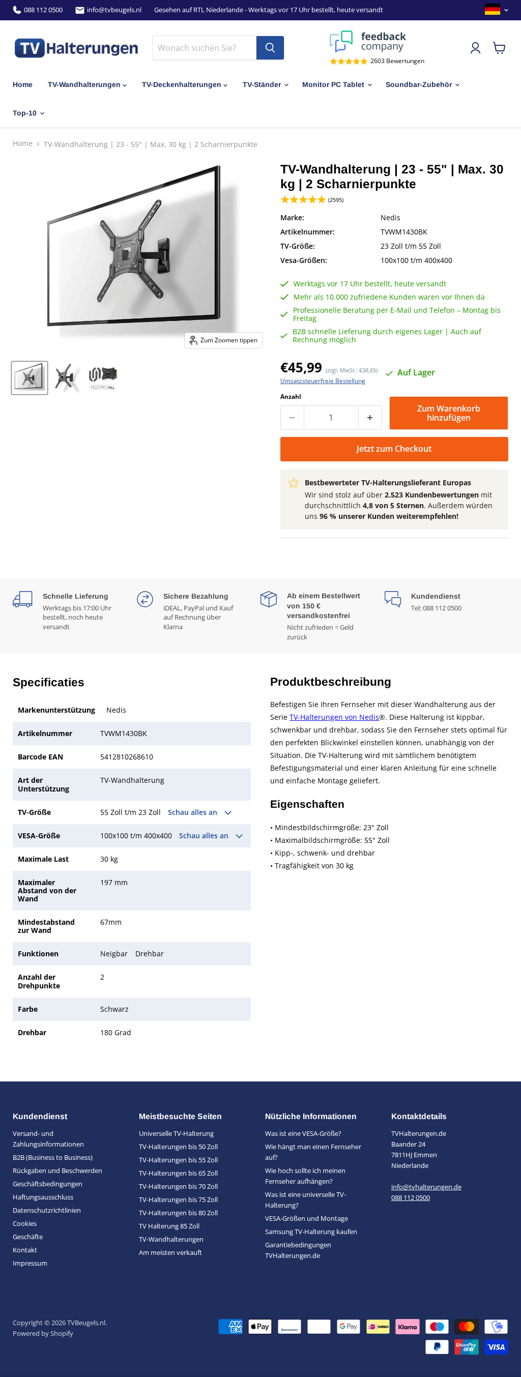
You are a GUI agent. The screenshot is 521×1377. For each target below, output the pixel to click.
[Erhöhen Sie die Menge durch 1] (370, 417)
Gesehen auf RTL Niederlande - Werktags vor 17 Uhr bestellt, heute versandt (268, 10)
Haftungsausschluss (43, 1197)
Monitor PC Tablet (333, 84)
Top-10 (25, 113)
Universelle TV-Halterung (176, 1133)
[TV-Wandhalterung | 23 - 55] (29, 378)
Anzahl (290, 396)
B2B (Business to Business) (53, 1157)
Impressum (30, 1263)
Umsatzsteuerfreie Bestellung (322, 381)
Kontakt (25, 1249)
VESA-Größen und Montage (306, 1218)
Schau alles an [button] (193, 812)
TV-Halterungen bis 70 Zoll (178, 1186)
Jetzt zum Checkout (394, 448)
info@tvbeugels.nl (114, 10)
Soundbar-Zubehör (419, 84)
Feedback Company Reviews (377, 41)
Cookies (25, 1223)
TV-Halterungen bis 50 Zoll (178, 1146)
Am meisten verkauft (170, 1252)
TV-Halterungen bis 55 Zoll (178, 1159)
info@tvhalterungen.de (426, 1186)
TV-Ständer (262, 84)
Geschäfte (28, 1236)
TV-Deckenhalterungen (181, 84)
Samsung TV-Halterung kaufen (311, 1231)
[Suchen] (270, 48)
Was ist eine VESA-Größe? (303, 1133)
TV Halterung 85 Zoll (169, 1225)
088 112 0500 (43, 10)
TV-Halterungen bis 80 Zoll (178, 1212)
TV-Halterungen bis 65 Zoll (178, 1173)
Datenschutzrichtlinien (47, 1210)
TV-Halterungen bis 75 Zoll (178, 1199)
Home (23, 84)
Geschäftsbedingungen (47, 1183)
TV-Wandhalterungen (84, 84)
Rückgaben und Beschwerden (57, 1170)
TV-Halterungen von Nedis (334, 717)
